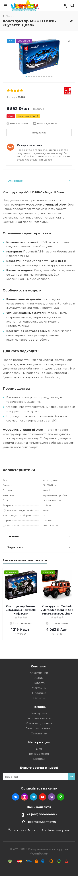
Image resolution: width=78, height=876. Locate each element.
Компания (39, 666)
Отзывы (39, 698)
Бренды (39, 758)
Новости (39, 683)
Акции (39, 678)
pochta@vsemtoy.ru (42, 821)
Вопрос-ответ (39, 753)
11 (51, 76)
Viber (51, 797)
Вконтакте (15, 797)
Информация (39, 742)
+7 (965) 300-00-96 (41, 814)
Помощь (39, 707)
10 (49, 76)
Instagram (24, 797)
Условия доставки (39, 723)
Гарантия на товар (39, 728)
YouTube (42, 797)
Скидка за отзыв (29, 145)
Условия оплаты (39, 718)
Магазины (39, 688)
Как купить (39, 713)
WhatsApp (60, 797)
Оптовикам (39, 733)
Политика (39, 693)
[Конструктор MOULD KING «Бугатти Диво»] (39, 56)
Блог (39, 748)
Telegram (33, 797)
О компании (39, 672)
